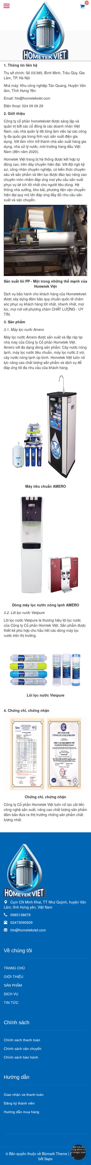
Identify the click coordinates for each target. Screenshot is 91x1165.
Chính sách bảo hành (21, 1057)
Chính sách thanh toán (22, 1040)
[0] (82, 6)
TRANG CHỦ (14, 968)
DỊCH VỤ (11, 994)
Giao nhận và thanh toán (23, 1095)
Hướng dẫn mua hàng (21, 1112)
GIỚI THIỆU (13, 977)
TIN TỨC (11, 1003)
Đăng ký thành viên (19, 1103)
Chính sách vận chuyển (22, 1049)
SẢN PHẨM (13, 985)
